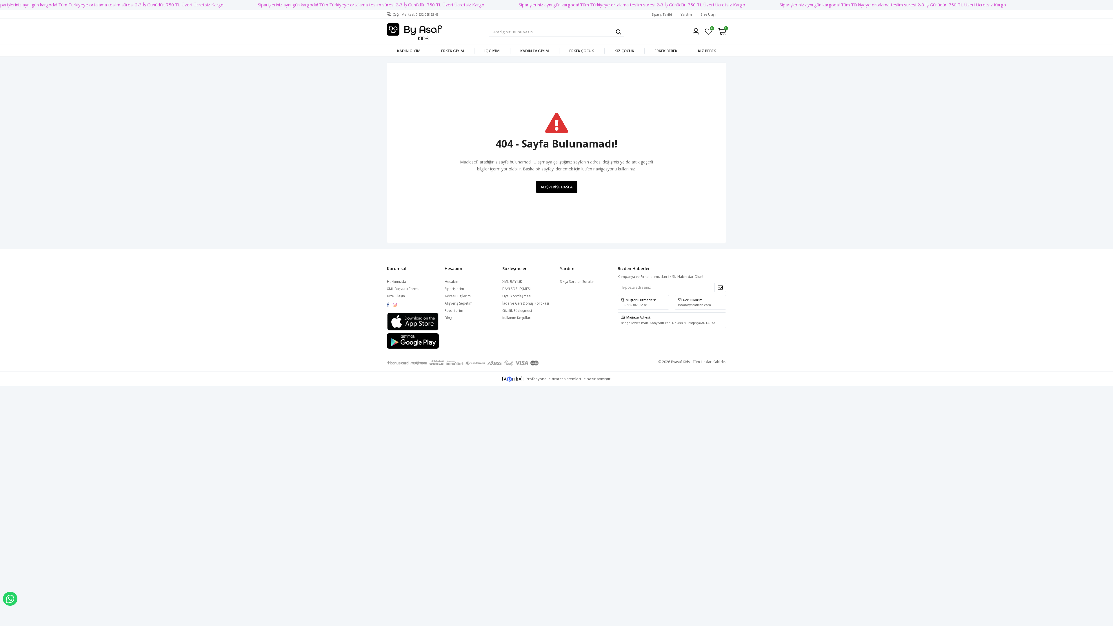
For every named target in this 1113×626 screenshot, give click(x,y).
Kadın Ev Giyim (534, 50)
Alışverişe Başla (557, 187)
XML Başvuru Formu (403, 288)
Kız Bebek (707, 50)
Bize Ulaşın (709, 14)
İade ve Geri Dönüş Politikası (525, 303)
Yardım (686, 14)
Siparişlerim (454, 288)
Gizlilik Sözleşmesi (517, 310)
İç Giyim (492, 50)
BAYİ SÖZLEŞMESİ (516, 288)
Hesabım (452, 281)
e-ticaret (555, 378)
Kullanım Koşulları (516, 317)
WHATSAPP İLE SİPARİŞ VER (10, 599)
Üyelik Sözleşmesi (516, 296)
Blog (448, 317)
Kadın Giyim (409, 50)
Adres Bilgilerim (458, 296)
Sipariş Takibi (662, 14)
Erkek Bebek (665, 50)
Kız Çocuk (624, 50)
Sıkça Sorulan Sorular (577, 281)
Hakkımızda (396, 281)
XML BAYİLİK (512, 281)
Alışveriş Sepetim (458, 303)
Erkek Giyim (452, 50)
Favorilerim (711, 29)
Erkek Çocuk (581, 50)
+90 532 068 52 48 (634, 305)
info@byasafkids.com (694, 305)
